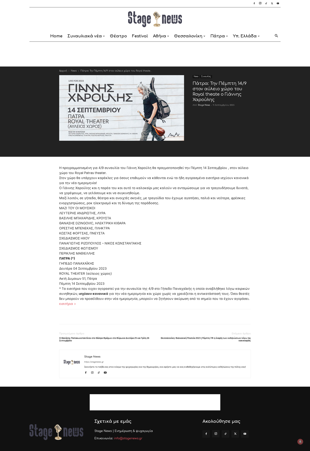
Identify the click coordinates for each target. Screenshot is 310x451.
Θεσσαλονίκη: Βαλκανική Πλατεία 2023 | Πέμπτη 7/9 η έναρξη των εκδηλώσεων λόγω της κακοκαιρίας (206, 339)
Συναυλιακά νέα (84, 36)
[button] (276, 36)
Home (56, 36)
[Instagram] (260, 3)
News (74, 71)
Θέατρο (118, 36)
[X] (272, 3)
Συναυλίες (206, 76)
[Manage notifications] (300, 442)
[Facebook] (254, 3)
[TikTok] (266, 3)
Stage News (204, 105)
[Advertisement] (155, 54)
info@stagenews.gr (128, 438)
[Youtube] (278, 3)
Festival (140, 36)
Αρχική (63, 71)
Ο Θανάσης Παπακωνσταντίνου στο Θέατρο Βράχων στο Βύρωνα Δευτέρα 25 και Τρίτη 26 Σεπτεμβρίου (104, 339)
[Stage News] (155, 19)
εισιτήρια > (67, 304)
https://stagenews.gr (94, 362)
